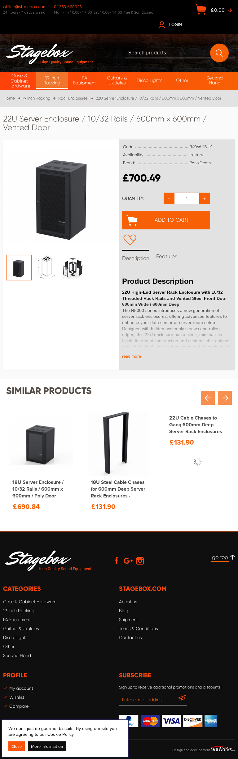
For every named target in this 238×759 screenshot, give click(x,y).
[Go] (182, 699)
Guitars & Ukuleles (21, 628)
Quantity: (133, 198)
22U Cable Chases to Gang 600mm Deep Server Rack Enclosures (195, 489)
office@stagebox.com (24, 7)
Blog (123, 610)
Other (8, 646)
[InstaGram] (140, 560)
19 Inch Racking (36, 98)
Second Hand (17, 655)
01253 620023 (68, 7)
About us (128, 601)
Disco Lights (15, 637)
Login (175, 24)
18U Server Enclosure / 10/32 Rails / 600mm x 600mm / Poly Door (38, 489)
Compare (19, 706)
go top (220, 557)
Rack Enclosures (73, 98)
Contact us (130, 637)
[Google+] (128, 560)
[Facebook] (116, 560)
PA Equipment (17, 619)
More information (47, 746)
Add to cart (172, 220)
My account (21, 688)
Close (16, 746)
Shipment (128, 619)
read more (131, 356)
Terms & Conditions (138, 628)
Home (9, 98)
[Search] (219, 53)
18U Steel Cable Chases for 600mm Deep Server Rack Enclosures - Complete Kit (118, 489)
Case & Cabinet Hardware (29, 601)
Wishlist (16, 697)
